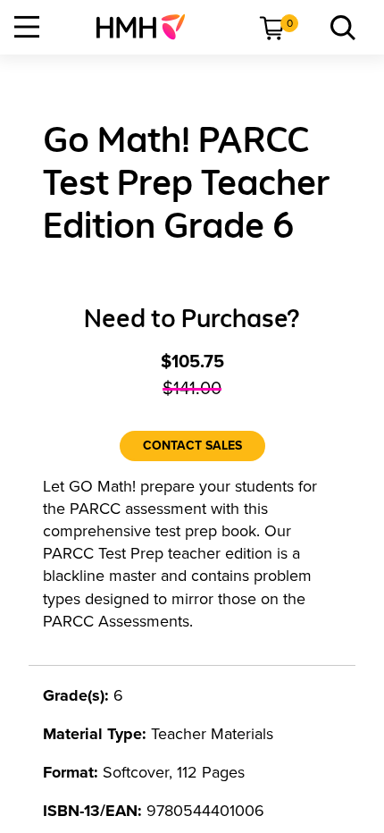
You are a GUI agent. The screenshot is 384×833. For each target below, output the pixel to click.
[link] (147, 27)
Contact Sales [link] (192, 445)
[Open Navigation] (26, 26)
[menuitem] (147, 27)
